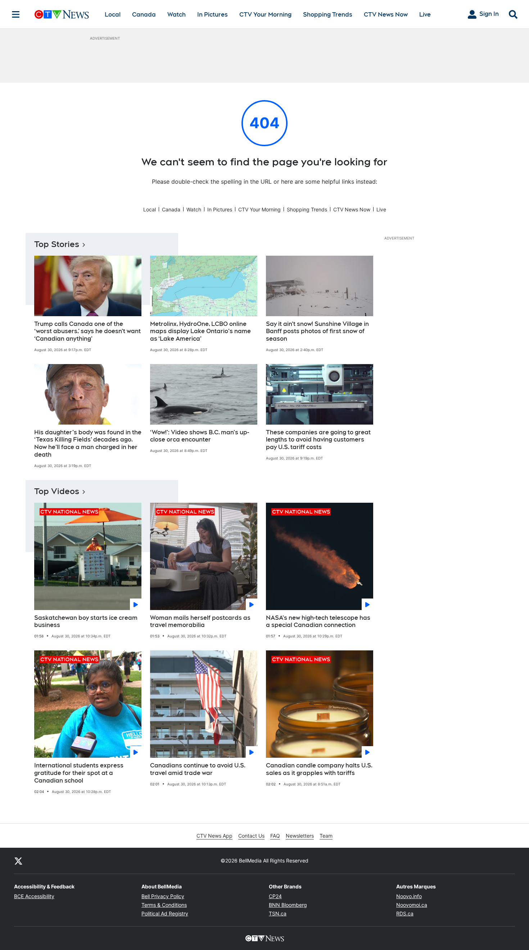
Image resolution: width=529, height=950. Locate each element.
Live (425, 14)
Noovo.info (409, 896)
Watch (176, 14)
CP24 (275, 896)
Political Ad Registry (164, 913)
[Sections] (16, 14)
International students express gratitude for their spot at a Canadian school (78, 773)
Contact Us (251, 836)
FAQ (275, 836)
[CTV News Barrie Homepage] (62, 14)
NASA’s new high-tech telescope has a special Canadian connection (318, 621)
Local (113, 14)
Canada (144, 14)
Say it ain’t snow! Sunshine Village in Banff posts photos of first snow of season (317, 331)
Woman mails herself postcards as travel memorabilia (200, 621)
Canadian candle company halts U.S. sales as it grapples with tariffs (319, 769)
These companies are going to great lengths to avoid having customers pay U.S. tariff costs (318, 440)
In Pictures (212, 14)
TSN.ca (277, 913)
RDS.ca (404, 913)
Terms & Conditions (164, 905)
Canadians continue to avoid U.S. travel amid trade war (197, 769)
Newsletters (300, 836)
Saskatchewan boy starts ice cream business (85, 621)
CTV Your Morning (265, 14)
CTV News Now (386, 14)
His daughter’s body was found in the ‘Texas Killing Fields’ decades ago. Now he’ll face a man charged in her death (87, 443)
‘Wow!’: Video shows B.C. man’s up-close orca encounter (199, 436)
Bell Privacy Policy (162, 896)
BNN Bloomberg (288, 905)
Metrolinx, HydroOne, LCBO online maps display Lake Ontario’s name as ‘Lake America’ (200, 331)
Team (326, 836)
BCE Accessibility (34, 896)
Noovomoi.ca (411, 905)
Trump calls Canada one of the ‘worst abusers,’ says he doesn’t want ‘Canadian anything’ (87, 331)
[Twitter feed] (18, 860)
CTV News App (214, 836)
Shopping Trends (327, 14)
